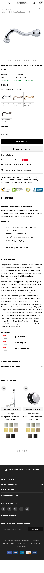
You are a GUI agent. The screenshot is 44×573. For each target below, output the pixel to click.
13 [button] (35, 60)
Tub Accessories (16, 183)
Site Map (13, 543)
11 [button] (30, 60)
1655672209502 (18, 177)
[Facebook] (3, 509)
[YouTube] (27, 509)
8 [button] (24, 60)
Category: (4, 74)
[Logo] (22, 2)
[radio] (6, 99)
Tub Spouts (28, 183)
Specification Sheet (22, 337)
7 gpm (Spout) (31, 177)
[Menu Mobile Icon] (2, 3)
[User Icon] (34, 3)
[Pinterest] (21, 509)
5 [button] (17, 60)
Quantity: (4, 126)
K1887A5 (27, 180)
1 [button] (8, 60)
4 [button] (15, 60)
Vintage (11, 414)
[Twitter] (9, 509)
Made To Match (33, 414)
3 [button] (13, 60)
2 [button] (10, 60)
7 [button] (22, 60)
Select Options (11, 409)
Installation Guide (21, 349)
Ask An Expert (26, 165)
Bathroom (4, 180)
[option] (22, 36)
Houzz (17, 160)
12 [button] (33, 60)
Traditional (5, 183)
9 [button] (26, 60)
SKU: (2, 77)
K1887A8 (34, 180)
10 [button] (28, 60)
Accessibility (32, 543)
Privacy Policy (22, 543)
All (8, 9)
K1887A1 (12, 180)
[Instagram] (15, 509)
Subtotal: (4, 135)
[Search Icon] (9, 3)
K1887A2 (19, 180)
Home (3, 9)
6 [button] (19, 60)
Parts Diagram (20, 343)
